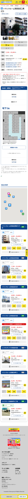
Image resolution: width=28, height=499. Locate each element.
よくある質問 (4, 472)
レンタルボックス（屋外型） (8, 453)
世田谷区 (16, 5)
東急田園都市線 (9, 63)
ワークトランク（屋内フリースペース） (10, 459)
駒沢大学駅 (14, 63)
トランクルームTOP (5, 5)
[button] (9, 205)
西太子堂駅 (13, 64)
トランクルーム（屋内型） (7, 455)
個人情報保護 (4, 486)
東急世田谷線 (8, 64)
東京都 (11, 5)
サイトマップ (4, 488)
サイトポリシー (5, 482)
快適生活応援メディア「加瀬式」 (9, 464)
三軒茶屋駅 (14, 66)
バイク (3, 457)
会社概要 (17, 470)
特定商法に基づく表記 (6, 479)
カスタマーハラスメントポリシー (9, 484)
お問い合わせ (22, 496)
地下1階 (14, 97)
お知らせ (26, 252)
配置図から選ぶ (14, 147)
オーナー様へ (18, 472)
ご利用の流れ (4, 470)
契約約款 (4, 481)
